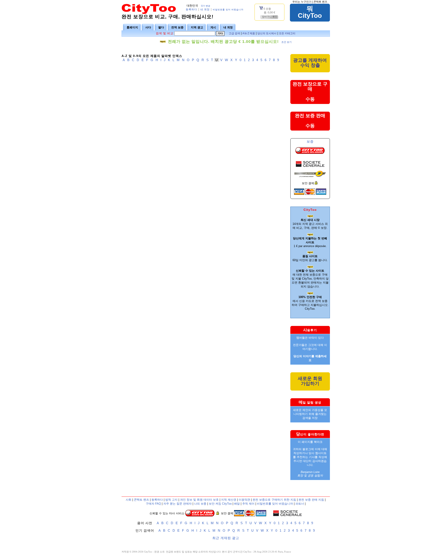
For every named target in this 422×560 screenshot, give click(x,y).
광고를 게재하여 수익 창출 (310, 63)
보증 (310, 141)
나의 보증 (200, 503)
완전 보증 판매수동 (310, 120)
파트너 (299, 503)
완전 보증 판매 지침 (311, 499)
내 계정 (205, 9)
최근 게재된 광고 (225, 538)
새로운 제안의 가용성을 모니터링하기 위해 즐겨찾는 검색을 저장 (310, 414)
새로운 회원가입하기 (310, 381)
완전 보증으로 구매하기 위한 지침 (274, 499)
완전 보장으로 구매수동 (310, 91)
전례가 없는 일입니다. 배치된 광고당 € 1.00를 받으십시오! (223, 41)
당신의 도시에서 (266, 33)
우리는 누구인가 (301, 1)
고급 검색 (234, 33)
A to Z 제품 (248, 33)
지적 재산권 (228, 499)
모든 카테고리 (287, 33)
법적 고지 (171, 499)
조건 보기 (286, 42)
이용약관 (244, 499)
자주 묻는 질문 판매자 (177, 503)
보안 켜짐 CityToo (220, 503)
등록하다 (191, 9)
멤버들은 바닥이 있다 (310, 337)
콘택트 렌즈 (320, 1)
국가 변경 (205, 6)
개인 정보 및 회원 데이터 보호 (199, 499)
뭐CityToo (310, 12)
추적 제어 (248, 503)
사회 (128, 499)
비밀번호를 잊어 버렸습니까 (228, 9)
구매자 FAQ (153, 503)
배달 (237, 503)
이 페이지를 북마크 (310, 442)
